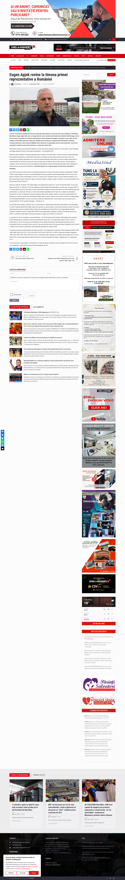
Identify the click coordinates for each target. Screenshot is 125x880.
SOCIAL (42, 56)
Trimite (14, 300)
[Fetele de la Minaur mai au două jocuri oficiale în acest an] (15, 340)
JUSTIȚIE (13, 60)
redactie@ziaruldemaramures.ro (21, 847)
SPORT (83, 56)
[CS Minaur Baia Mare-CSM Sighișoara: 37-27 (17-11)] (15, 315)
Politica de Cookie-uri (51, 862)
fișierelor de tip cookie (32, 866)
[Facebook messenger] (2, 435)
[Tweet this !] (14, 129)
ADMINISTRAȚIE (67, 56)
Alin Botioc (17, 84)
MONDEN (26, 60)
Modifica (11, 873)
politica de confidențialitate (22, 868)
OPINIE (58, 56)
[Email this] (24, 129)
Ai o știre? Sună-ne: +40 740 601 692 (32, 39)
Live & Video (61, 60)
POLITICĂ (76, 56)
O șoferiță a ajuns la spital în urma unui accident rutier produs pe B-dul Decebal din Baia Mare (25, 807)
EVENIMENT (34, 56)
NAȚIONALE (44, 60)
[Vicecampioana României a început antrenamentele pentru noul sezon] (15, 352)
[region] (22, 866)
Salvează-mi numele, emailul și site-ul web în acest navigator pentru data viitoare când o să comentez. (39, 277)
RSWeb (32, 878)
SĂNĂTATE (98, 56)
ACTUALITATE (20, 56)
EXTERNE (52, 60)
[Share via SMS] (27, 129)
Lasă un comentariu (48, 84)
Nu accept (22, 873)
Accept (34, 873)
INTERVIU (90, 56)
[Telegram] (17, 129)
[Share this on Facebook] (10, 129)
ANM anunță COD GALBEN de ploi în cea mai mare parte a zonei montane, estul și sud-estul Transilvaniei (98, 644)
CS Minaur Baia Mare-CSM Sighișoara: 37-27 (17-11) (41, 312)
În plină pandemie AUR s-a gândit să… (95, 822)
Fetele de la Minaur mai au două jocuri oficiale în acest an (43, 337)
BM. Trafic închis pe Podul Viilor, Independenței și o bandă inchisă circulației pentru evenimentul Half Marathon (98, 652)
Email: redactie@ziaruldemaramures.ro (56, 39)
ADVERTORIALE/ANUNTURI (81, 60)
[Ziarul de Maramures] (24, 47)
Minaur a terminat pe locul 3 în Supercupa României (41, 374)
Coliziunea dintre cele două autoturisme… (23, 817)
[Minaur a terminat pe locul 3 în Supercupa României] (15, 377)
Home (12, 56)
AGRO (19, 60)
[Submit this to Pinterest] (21, 129)
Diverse (69, 60)
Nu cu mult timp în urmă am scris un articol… (60, 820)
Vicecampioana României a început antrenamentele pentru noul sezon (47, 349)
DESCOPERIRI (35, 60)
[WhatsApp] (2, 441)
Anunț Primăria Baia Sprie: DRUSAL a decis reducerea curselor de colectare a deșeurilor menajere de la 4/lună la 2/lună (98, 733)
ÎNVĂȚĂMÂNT (50, 56)
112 (27, 56)
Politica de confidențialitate (53, 865)
